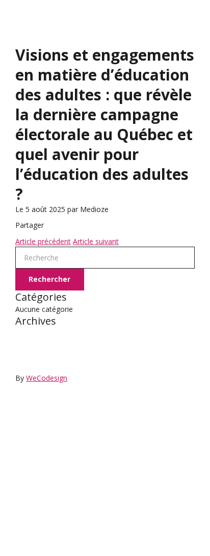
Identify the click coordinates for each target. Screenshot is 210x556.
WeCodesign (46, 378)
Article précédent (43, 241)
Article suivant (96, 241)
